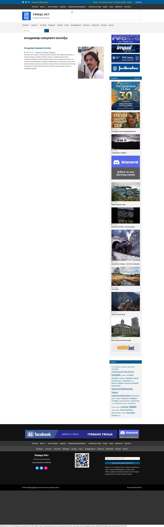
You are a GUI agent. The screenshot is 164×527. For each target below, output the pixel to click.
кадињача (115, 378)
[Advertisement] (82, 507)
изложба (116, 374)
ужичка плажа (115, 410)
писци (118, 398)
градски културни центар (122, 371)
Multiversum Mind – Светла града (123, 227)
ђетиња (114, 415)
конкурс (122, 378)
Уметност (38, 52)
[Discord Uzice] (129, 438)
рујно (112, 403)
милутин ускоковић (131, 383)
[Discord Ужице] (125, 179)
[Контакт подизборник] (131, 6)
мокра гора (115, 385)
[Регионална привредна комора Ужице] (125, 62)
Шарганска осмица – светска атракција (125, 264)
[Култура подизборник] (51, 448)
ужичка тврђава (116, 412)
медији (120, 383)
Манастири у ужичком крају (121, 340)
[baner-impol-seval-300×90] (125, 52)
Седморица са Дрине (118, 153)
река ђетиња (135, 401)
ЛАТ (140, 2)
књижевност (126, 381)
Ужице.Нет (41, 14)
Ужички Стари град (118, 314)
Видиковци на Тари (118, 204)
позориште (125, 398)
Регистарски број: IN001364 (41, 462)
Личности (52, 52)
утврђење (124, 412)
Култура (45, 52)
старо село (113, 407)
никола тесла (135, 395)
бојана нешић (124, 366)
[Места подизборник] (45, 6)
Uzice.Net (34, 487)
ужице (132, 406)
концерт (129, 378)
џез (119, 415)
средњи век (124, 403)
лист (133, 380)
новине (113, 398)
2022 (112, 366)
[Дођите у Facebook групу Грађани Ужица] (71, 438)
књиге (136, 378)
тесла (118, 407)
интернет (123, 375)
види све (137, 78)
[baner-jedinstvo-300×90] (125, 71)
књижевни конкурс (116, 381)
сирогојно (118, 403)
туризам (124, 406)
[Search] (46, 30)
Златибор (114, 289)
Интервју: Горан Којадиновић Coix (123, 131)
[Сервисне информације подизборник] (86, 6)
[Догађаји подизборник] (43, 448)
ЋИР (136, 2)
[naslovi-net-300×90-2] (125, 351)
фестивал (131, 412)
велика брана (131, 366)
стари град (131, 403)
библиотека (117, 366)
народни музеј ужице (121, 395)
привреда (133, 398)
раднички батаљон (124, 401)
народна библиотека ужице (122, 390)
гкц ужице (115, 369)
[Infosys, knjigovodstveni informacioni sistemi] (125, 43)
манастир (114, 383)
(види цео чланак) (30, 68)
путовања (114, 401)
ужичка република (126, 410)
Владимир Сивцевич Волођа (37, 48)
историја (130, 375)
